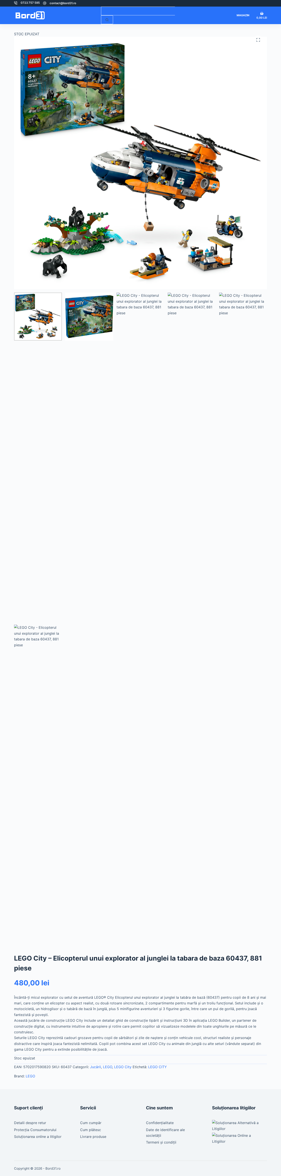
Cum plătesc (90, 1130)
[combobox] (138, 11)
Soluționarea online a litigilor (37, 1136)
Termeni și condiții (161, 1142)
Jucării (95, 1067)
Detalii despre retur (30, 1123)
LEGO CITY (157, 1067)
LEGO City (122, 1067)
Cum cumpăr (90, 1123)
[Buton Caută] (107, 19)
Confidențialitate (160, 1123)
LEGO (107, 1067)
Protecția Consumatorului (35, 1130)
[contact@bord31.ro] (44, 3)
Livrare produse (93, 1136)
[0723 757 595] (15, 3)
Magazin (243, 15)
